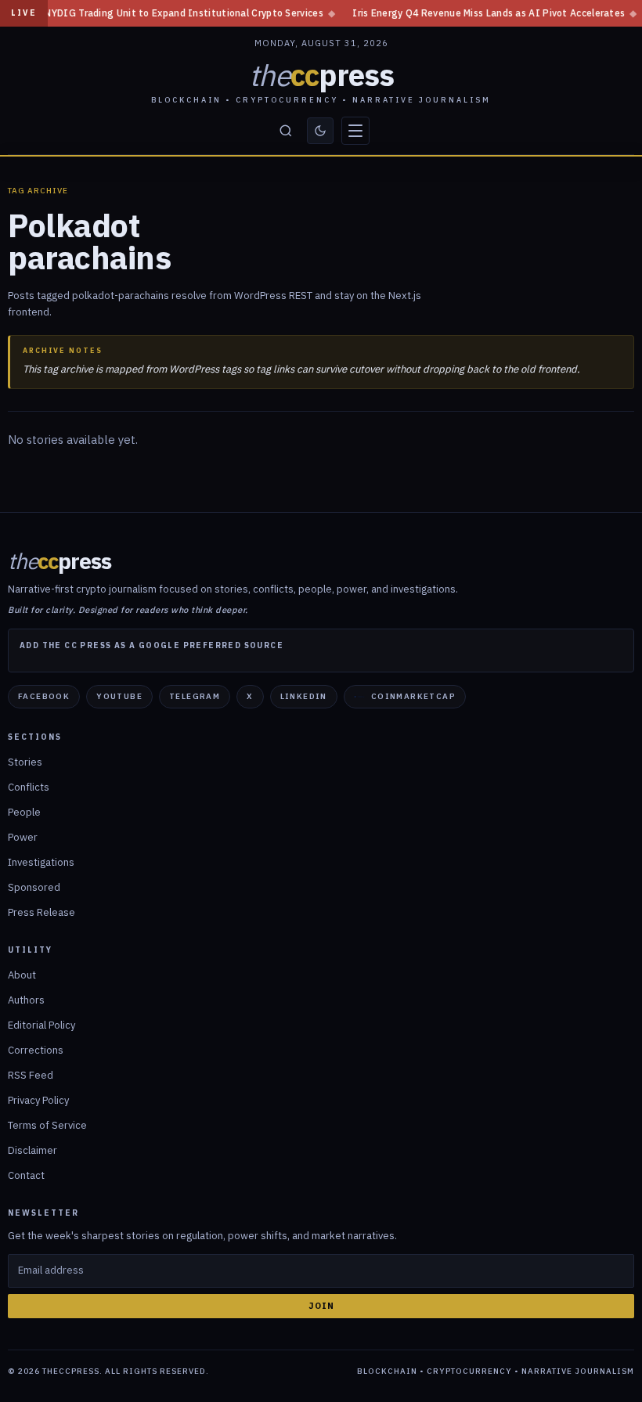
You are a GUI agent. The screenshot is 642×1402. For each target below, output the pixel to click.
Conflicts (28, 787)
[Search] (285, 130)
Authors (26, 1000)
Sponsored (34, 887)
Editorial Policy (41, 1025)
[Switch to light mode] (320, 130)
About (22, 975)
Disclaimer (32, 1150)
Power (23, 837)
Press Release (41, 912)
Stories (25, 762)
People (24, 812)
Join (321, 1305)
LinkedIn (303, 696)
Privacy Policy (38, 1100)
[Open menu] (355, 131)
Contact (26, 1175)
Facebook (44, 696)
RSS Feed (30, 1075)
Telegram (194, 696)
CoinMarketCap (413, 696)
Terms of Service (47, 1125)
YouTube (119, 696)
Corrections (35, 1050)
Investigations (41, 862)
